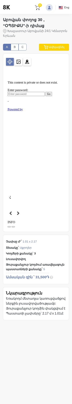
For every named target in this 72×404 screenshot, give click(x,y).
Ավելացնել (56, 47)
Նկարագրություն (24, 293)
